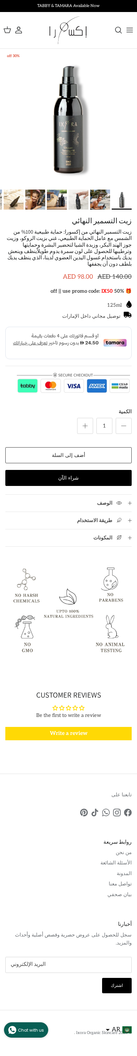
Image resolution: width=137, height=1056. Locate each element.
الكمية (125, 412)
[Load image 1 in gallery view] (68, 117)
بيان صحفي (119, 894)
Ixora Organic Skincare (96, 1032)
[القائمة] (129, 30)
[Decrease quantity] (124, 426)
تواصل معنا (120, 884)
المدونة (124, 873)
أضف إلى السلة (68, 455)
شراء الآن (68, 478)
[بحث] (115, 30)
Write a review (68, 733)
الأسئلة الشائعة (116, 863)
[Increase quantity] (85, 426)
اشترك (117, 985)
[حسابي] (22, 30)
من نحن (124, 852)
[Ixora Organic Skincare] (68, 30)
